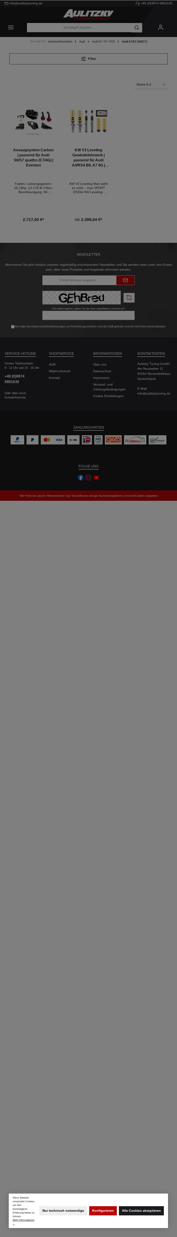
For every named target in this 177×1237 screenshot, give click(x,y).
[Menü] (11, 27)
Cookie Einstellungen (108, 396)
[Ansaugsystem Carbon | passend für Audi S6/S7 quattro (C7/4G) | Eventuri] (33, 121)
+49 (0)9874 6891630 (156, 3)
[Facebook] (80, 477)
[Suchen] (136, 27)
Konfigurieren (103, 1210)
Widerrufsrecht (59, 371)
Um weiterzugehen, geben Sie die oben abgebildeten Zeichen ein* (88, 308)
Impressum (101, 378)
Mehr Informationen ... (24, 1222)
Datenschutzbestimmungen (48, 326)
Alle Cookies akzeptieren (141, 1210)
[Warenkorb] (170, 25)
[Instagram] (88, 477)
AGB (110, 326)
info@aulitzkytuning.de (25, 3)
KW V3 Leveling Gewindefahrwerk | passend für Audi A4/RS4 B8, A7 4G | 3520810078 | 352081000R (88, 158)
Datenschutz (102, 371)
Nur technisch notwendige (63, 1210)
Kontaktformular (15, 397)
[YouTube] (96, 477)
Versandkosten (79, 495)
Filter (91, 58)
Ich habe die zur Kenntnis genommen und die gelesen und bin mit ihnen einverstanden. (90, 326)
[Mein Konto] (160, 27)
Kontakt (54, 378)
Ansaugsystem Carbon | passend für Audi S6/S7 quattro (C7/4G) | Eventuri (33, 157)
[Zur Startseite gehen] (88, 15)
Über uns (99, 364)
